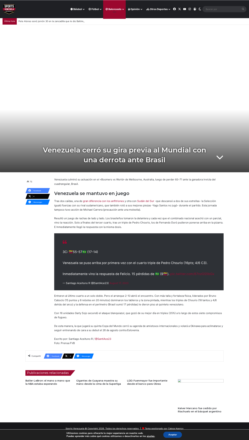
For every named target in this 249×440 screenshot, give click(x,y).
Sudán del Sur (145, 201)
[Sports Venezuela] (9, 9)
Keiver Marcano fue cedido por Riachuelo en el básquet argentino (199, 410)
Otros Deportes (158, 9)
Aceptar (172, 434)
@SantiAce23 (103, 338)
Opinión (135, 9)
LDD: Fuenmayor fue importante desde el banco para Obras (147, 382)
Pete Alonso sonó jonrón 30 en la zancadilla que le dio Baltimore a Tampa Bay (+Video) (64, 21)
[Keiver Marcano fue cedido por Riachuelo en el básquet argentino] (201, 392)
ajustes (150, 436)
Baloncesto (114, 9)
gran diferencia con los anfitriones (103, 201)
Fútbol (95, 9)
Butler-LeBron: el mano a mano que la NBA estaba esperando (47, 382)
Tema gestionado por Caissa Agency (164, 428)
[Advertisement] (124, 50)
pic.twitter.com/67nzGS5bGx (192, 274)
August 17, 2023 (119, 283)
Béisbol (77, 9)
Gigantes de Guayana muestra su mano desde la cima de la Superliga (98, 382)
